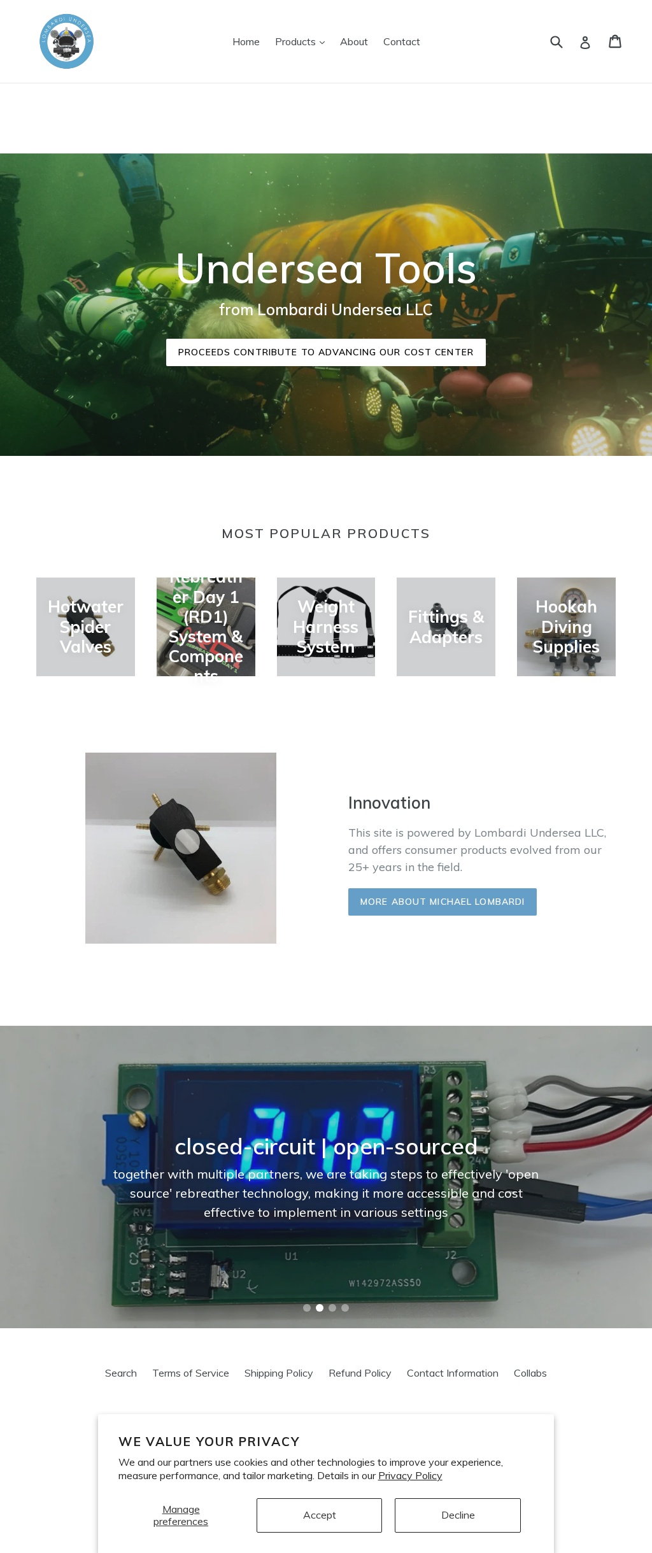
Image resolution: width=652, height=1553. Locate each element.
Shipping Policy (278, 1372)
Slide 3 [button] (332, 1308)
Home (246, 41)
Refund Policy (360, 1372)
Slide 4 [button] (345, 1308)
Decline (458, 1514)
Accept (319, 1514)
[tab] (307, 1308)
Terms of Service (190, 1372)
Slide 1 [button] (307, 1308)
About (354, 41)
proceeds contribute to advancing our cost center (326, 352)
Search (121, 1372)
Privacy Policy (410, 1475)
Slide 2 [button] (319, 1308)
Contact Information (453, 1372)
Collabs (530, 1372)
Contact (401, 41)
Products (303, 41)
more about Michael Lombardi (442, 901)
